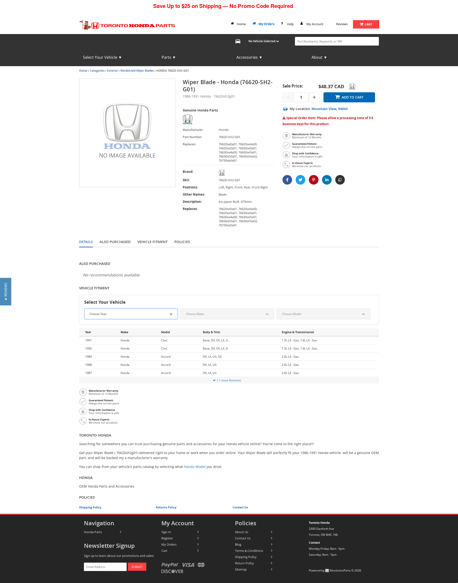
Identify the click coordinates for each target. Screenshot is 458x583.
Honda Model (195, 466)
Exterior (112, 71)
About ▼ (319, 57)
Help (290, 24)
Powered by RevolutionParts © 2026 (335, 570)
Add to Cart (353, 97)
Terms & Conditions (249, 550)
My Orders (266, 24)
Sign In (166, 532)
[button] (5, 291)
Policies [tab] (182, 241)
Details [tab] (86, 241)
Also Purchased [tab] (115, 241)
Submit (137, 567)
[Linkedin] (327, 180)
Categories (97, 71)
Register (167, 538)
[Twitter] (300, 180)
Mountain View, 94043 (329, 109)
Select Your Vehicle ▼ (102, 57)
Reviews (342, 24)
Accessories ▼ (249, 57)
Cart (164, 550)
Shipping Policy (90, 507)
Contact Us (240, 507)
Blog (238, 544)
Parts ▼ (169, 57)
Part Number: (192, 137)
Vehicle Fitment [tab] (152, 241)
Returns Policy (166, 507)
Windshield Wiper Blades (137, 71)
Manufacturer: (193, 130)
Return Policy (244, 563)
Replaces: (189, 144)
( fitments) (229, 380)
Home (241, 24)
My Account (314, 24)
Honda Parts (93, 532)
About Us (241, 532)
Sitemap (241, 569)
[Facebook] (287, 180)
